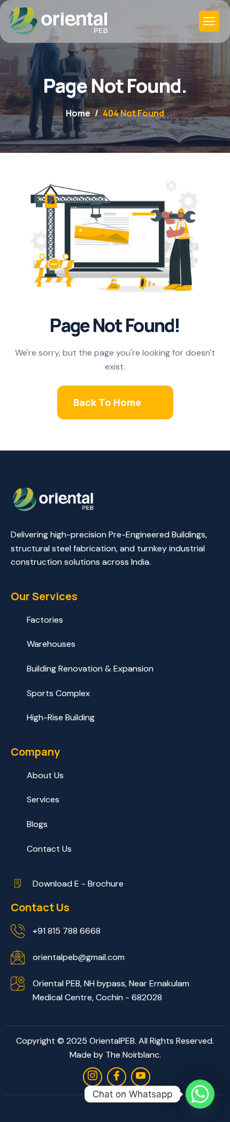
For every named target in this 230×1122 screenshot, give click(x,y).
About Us (45, 775)
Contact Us (49, 848)
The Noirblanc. (133, 1054)
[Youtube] (140, 1077)
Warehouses (51, 643)
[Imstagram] (92, 1077)
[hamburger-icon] (209, 21)
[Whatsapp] (200, 1094)
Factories (45, 619)
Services (43, 799)
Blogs (37, 824)
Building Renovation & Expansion (90, 668)
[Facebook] (116, 1077)
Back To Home (107, 402)
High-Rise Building (61, 717)
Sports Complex (58, 693)
